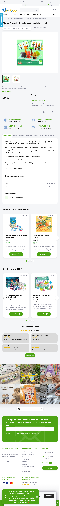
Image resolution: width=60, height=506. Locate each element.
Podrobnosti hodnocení (25, 28)
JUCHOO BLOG (6, 461)
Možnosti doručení (38, 100)
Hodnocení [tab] (29, 135)
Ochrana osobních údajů (28, 466)
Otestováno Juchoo (7, 459)
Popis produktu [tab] (7, 135)
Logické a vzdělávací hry (16, 197)
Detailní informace (7, 91)
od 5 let (53, 187)
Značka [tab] (41, 135)
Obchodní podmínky (7, 1)
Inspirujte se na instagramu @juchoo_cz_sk (31, 408)
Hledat (37, 9)
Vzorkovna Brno (26, 461)
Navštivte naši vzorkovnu (8, 456)
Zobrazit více (30, 355)
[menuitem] (6, 14)
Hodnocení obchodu (30, 327)
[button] (26, 260)
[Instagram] (46, 462)
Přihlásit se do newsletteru (14, 438)
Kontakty (24, 464)
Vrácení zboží (5, 464)
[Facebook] (43, 462)
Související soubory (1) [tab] (18, 135)
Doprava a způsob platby (20, 1)
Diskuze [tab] (36, 135)
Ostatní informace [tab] (49, 135)
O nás (3, 451)
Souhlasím (49, 495)
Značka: (37, 29)
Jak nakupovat (26, 469)
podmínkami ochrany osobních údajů (30, 433)
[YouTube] (50, 462)
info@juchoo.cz (49, 452)
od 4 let (49, 187)
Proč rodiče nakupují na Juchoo (10, 454)
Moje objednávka (26, 471)
